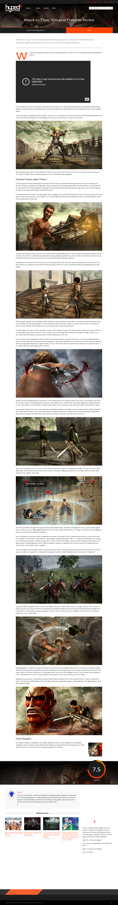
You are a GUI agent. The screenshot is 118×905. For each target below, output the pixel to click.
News (54, 8)
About (111, 902)
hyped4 (19, 792)
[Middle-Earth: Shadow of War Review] (32, 829)
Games (28, 8)
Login (105, 2)
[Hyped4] (13, 12)
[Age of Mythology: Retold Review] (13, 829)
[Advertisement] (98, 799)
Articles (46, 8)
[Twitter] (88, 2)
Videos (38, 8)
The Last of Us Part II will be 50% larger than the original (51, 835)
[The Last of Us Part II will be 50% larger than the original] (51, 829)
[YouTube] (93, 2)
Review (89, 30)
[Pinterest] (95, 2)
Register (111, 2)
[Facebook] (90, 2)
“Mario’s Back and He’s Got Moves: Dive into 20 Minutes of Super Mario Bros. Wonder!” (70, 836)
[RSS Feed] (85, 2)
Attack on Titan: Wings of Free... (35, 30)
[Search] (111, 8)
